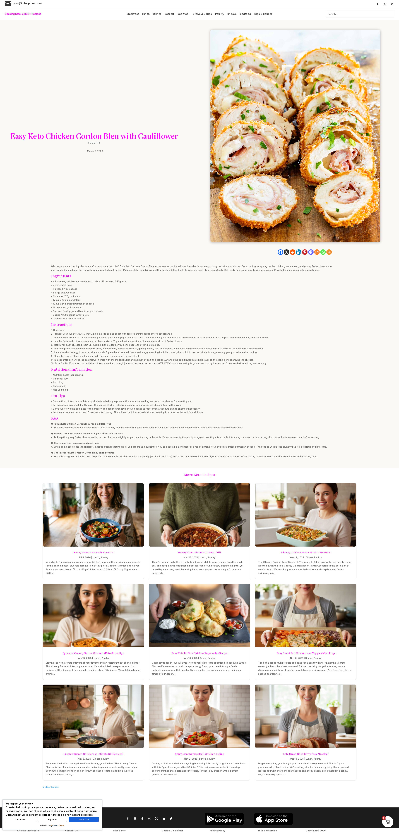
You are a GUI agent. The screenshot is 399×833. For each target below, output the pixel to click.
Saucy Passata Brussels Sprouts (93, 552)
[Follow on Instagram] (391, 4)
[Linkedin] (298, 252)
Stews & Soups (202, 14)
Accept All (84, 819)
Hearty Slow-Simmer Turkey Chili (199, 552)
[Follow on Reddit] (170, 818)
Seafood (245, 14)
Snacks (232, 14)
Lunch (146, 14)
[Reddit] (292, 252)
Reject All (52, 819)
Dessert (169, 14)
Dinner (157, 14)
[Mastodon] (311, 252)
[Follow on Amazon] (142, 818)
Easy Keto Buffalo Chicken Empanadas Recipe (199, 653)
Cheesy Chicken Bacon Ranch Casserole (305, 552)
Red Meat (184, 14)
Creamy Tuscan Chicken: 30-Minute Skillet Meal (93, 754)
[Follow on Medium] (149, 818)
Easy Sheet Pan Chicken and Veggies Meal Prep (306, 653)
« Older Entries (51, 787)
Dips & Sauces (263, 14)
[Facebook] (280, 252)
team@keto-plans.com (27, 3)
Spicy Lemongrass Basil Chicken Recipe (199, 754)
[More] (329, 252)
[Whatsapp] (323, 252)
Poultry (219, 14)
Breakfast (133, 14)
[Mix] (317, 252)
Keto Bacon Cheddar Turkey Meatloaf (306, 754)
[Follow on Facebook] (377, 4)
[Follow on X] (384, 4)
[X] (286, 252)
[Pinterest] (305, 252)
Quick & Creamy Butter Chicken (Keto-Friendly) (93, 653)
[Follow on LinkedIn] (163, 818)
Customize (21, 819)
